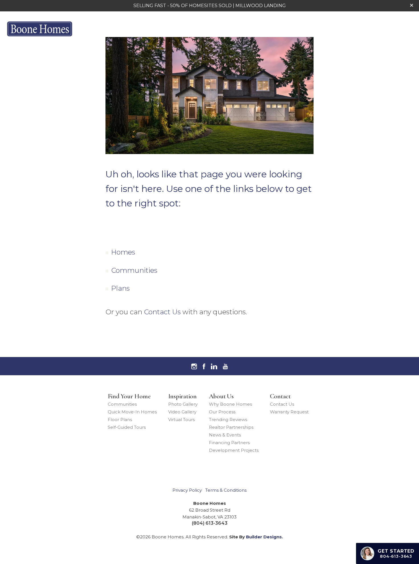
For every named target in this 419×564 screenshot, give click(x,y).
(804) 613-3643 (209, 523)
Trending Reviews (228, 419)
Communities (134, 270)
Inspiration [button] (304, 29)
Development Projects (234, 450)
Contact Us (162, 312)
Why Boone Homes (230, 404)
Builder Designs (264, 537)
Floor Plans (120, 419)
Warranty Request (289, 412)
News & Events (225, 435)
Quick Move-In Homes (132, 412)
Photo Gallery (183, 404)
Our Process (222, 412)
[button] (411, 5)
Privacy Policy (187, 490)
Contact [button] (377, 29)
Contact (280, 396)
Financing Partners (229, 442)
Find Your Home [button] (256, 29)
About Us (221, 396)
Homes (123, 252)
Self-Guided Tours (127, 427)
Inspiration (182, 396)
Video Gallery (182, 412)
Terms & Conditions (226, 490)
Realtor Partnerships (231, 427)
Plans (120, 288)
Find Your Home (129, 396)
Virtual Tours (181, 419)
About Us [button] (342, 29)
